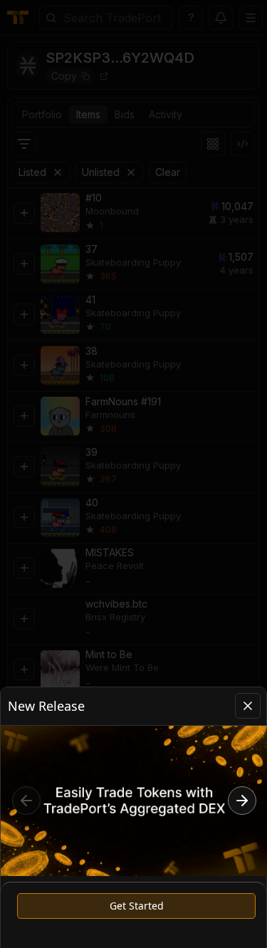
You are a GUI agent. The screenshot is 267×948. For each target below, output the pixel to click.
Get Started (137, 905)
